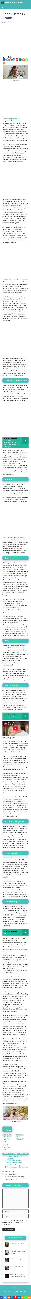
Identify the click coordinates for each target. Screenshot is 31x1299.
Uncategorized (9, 1171)
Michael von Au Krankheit (20, 1135)
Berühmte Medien (14, 2)
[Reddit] (10, 59)
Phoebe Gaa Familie (11, 1179)
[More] (4, 63)
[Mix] (23, 59)
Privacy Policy (8, 1288)
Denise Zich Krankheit (14, 1163)
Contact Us (24, 1288)
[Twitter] (7, 59)
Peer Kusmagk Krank (9, 119)
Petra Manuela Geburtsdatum (17, 1167)
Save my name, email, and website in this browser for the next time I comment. (16, 1222)
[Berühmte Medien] (2, 2)
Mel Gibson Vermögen (14, 1165)
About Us (16, 1288)
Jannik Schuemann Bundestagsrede (7, 1135)
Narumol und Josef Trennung (14, 1177)
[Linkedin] (13, 59)
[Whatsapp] (26, 59)
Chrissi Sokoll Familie (14, 1161)
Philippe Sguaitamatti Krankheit (14, 1157)
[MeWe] (20, 59)
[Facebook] (4, 59)
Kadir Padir (5, 1144)
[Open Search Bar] (28, 2)
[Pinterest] (17, 59)
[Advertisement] (15, 39)
